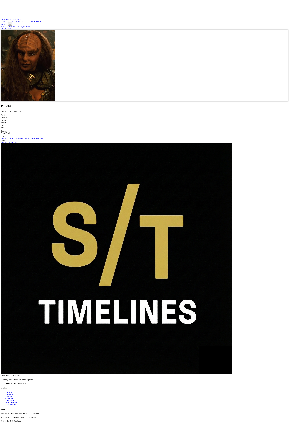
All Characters (6, 29)
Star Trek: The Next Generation (12, 138)
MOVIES (10, 21)
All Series (8, 392)
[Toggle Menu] (10, 24)
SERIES (4, 21)
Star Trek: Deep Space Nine (34, 138)
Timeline (8, 396)
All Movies (9, 394)
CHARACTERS (21, 21)
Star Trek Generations (8, 142)
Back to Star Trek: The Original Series (16, 27)
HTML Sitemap (11, 402)
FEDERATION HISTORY (37, 21)
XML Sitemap (10, 405)
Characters (9, 398)
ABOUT (4, 24)
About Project (10, 400)
